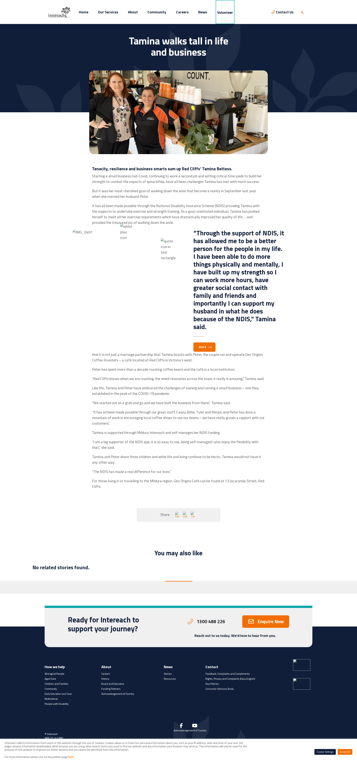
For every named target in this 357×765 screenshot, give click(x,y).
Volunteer (225, 12)
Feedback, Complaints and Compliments (227, 674)
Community (156, 12)
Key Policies (212, 684)
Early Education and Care (58, 694)
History (105, 679)
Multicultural (51, 699)
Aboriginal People (54, 674)
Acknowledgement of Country (117, 694)
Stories (168, 674)
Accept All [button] (345, 752)
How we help (55, 667)
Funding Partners (110, 689)
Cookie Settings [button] (325, 752)
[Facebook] (177, 515)
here (71, 756)
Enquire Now (271, 621)
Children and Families (56, 684)
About (133, 12)
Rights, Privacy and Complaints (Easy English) (230, 679)
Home (83, 12)
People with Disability (57, 704)
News (202, 12)
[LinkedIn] (185, 515)
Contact (211, 667)
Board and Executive (112, 684)
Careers (182, 12)
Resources (170, 679)
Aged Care (50, 679)
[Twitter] (193, 515)
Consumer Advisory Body (219, 689)
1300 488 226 (211, 621)
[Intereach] (59, 11)
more (202, 346)
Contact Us (284, 12)
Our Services (108, 12)
